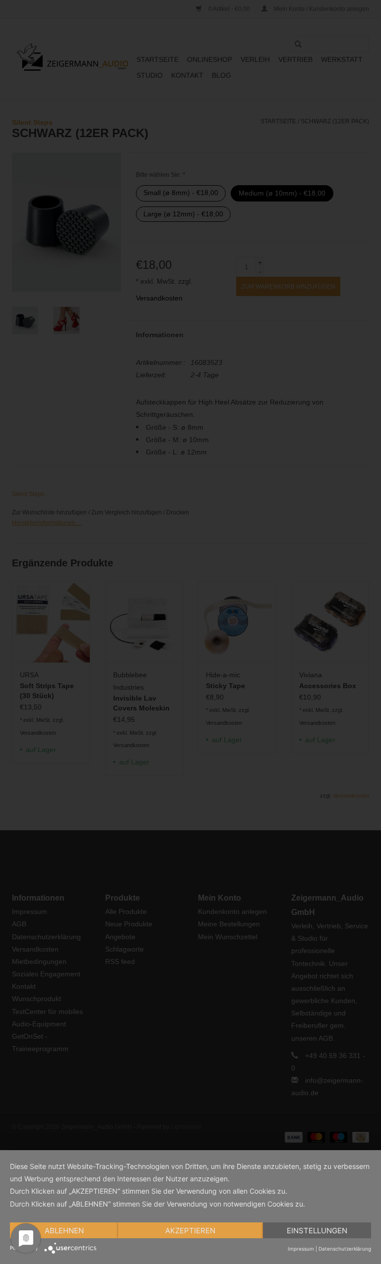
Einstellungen (317, 1230)
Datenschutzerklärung (344, 1249)
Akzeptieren (190, 1230)
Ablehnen (64, 1230)
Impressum (301, 1249)
